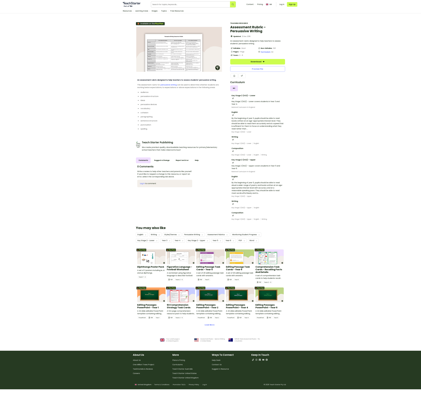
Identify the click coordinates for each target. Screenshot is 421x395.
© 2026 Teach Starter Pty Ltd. (275, 384)
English (256, 143)
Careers (136, 373)
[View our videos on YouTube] (263, 360)
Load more (210, 325)
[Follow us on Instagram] (256, 360)
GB (270, 4)
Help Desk (216, 360)
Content (250, 4)
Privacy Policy (194, 384)
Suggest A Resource (220, 369)
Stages (155, 11)
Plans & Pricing (178, 360)
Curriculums (177, 364)
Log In (204, 384)
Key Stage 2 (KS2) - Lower (241, 132)
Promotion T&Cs (179, 384)
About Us (137, 360)
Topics (164, 11)
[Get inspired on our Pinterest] (266, 360)
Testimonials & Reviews (143, 369)
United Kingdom (144, 384)
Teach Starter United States (184, 373)
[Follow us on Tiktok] (253, 360)
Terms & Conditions (161, 384)
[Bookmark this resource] (234, 75)
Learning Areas (142, 11)
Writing (264, 155)
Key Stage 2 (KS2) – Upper (242, 196)
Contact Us (217, 364)
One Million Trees (143, 364)
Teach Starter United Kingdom (185, 377)
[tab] (234, 88)
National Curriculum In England (243, 107)
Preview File (257, 69)
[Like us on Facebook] (259, 360)
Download (256, 61)
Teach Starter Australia (182, 369)
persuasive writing (169, 85)
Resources (127, 11)
